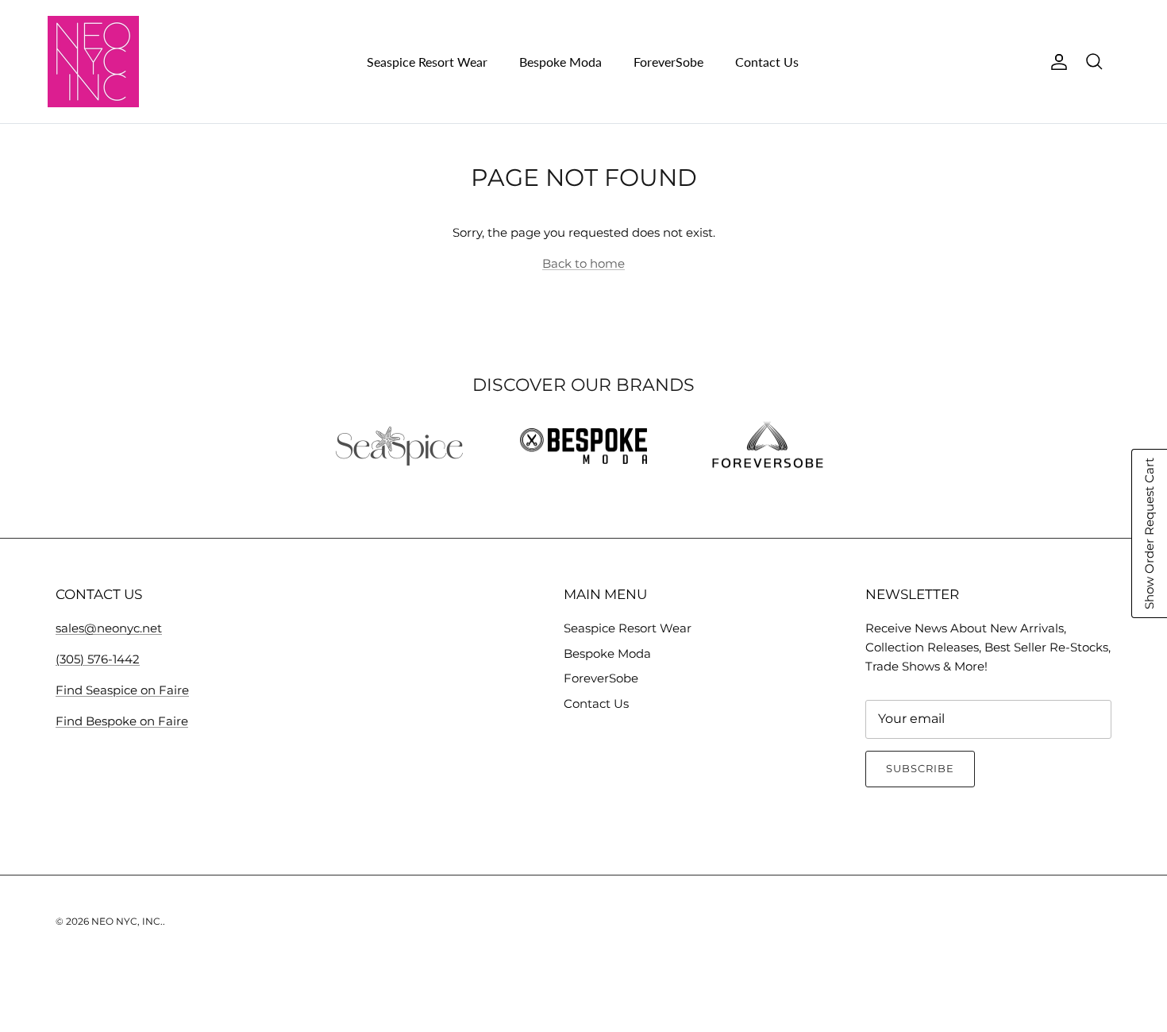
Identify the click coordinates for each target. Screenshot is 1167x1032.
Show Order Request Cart (1149, 533)
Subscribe (920, 768)
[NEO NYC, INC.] (93, 61)
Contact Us (767, 61)
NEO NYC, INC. (127, 921)
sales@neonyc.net (109, 628)
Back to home (583, 263)
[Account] (1056, 62)
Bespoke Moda (560, 61)
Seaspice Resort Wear (427, 61)
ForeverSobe (668, 61)
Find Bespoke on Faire (122, 721)
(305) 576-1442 (98, 659)
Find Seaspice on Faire (122, 690)
